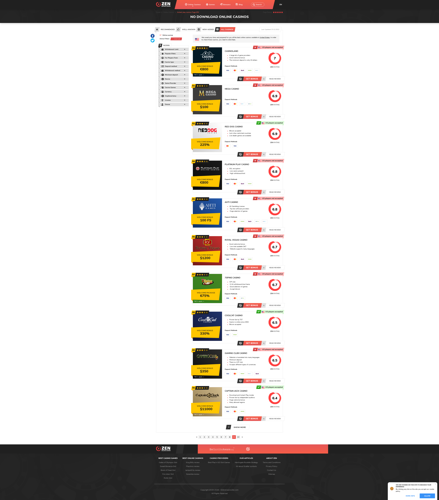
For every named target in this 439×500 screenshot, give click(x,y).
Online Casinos (194, 4)
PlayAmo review (192, 466)
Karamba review (192, 474)
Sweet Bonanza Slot (168, 466)
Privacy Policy (271, 466)
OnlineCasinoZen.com (229, 490)
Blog (241, 4)
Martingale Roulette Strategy (246, 462)
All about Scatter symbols (246, 466)
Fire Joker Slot (168, 474)
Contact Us (271, 470)
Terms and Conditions (272, 462)
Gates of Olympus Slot (168, 462)
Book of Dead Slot (168, 470)
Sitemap (271, 474)
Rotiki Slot (168, 478)
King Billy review (192, 462)
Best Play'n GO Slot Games (219, 462)
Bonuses (226, 4)
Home (158, 12)
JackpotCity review (192, 470)
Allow (427, 496)
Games (212, 4)
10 (238, 437)
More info (410, 496)
